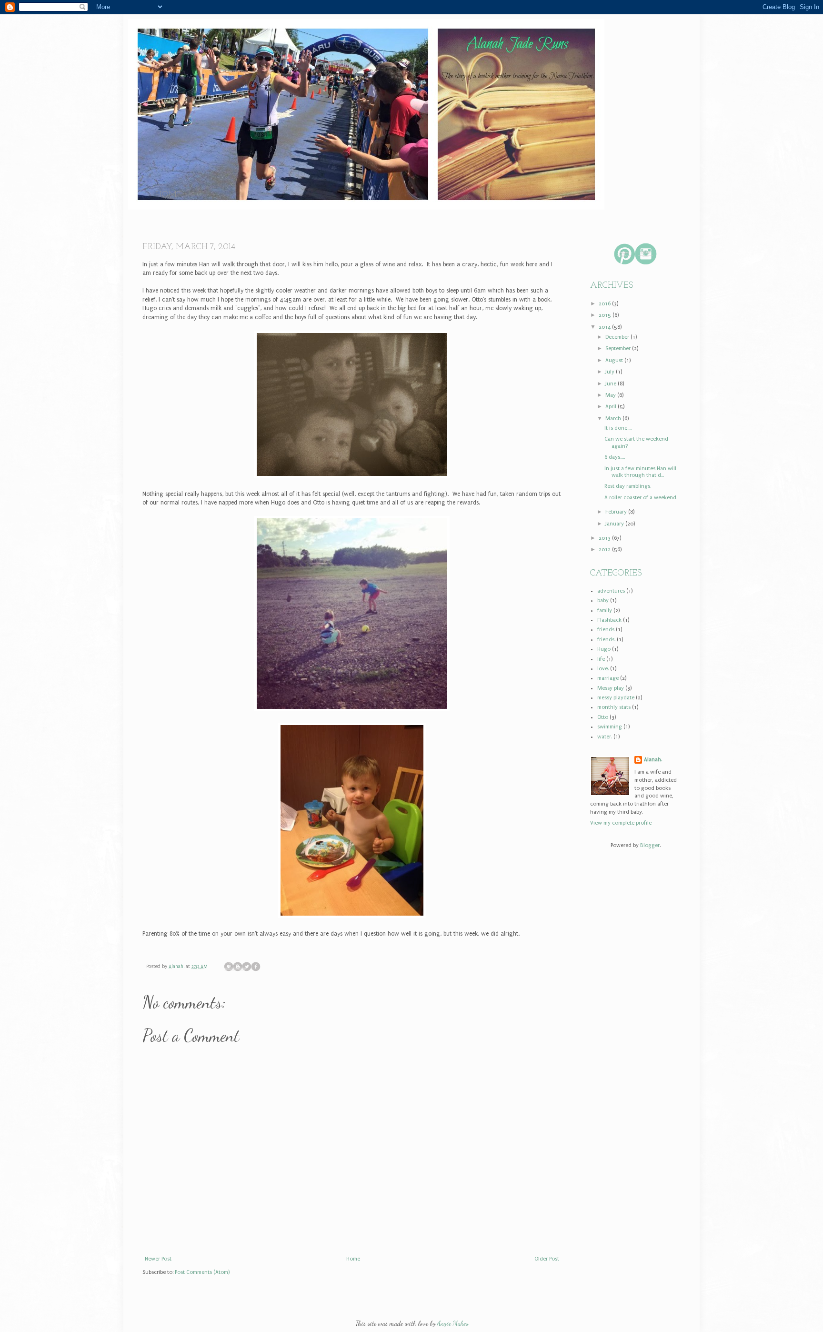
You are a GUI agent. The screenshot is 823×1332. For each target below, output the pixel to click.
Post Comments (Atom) (202, 1272)
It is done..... (618, 428)
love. (603, 669)
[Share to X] (246, 966)
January (615, 524)
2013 (605, 538)
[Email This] (228, 966)
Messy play (610, 688)
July (610, 372)
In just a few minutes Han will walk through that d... (640, 471)
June (611, 384)
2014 (605, 327)
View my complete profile (621, 823)
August (614, 360)
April (611, 407)
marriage (608, 678)
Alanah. (177, 966)
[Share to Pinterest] (265, 966)
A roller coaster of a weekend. (640, 497)
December (618, 337)
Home (169, 195)
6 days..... (614, 457)
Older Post (546, 1259)
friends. (606, 639)
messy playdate (615, 698)
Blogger (650, 845)
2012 (605, 549)
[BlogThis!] (237, 966)
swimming (609, 727)
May (611, 395)
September (618, 348)
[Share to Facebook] (256, 966)
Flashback (609, 620)
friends (605, 629)
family (604, 610)
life (601, 659)
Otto (602, 717)
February (616, 512)
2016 (605, 304)
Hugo (604, 649)
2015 (605, 315)
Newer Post (158, 1259)
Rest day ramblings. (627, 486)
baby (603, 600)
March (613, 418)
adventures (611, 591)
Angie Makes (452, 1323)
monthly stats (614, 707)
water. (604, 737)
